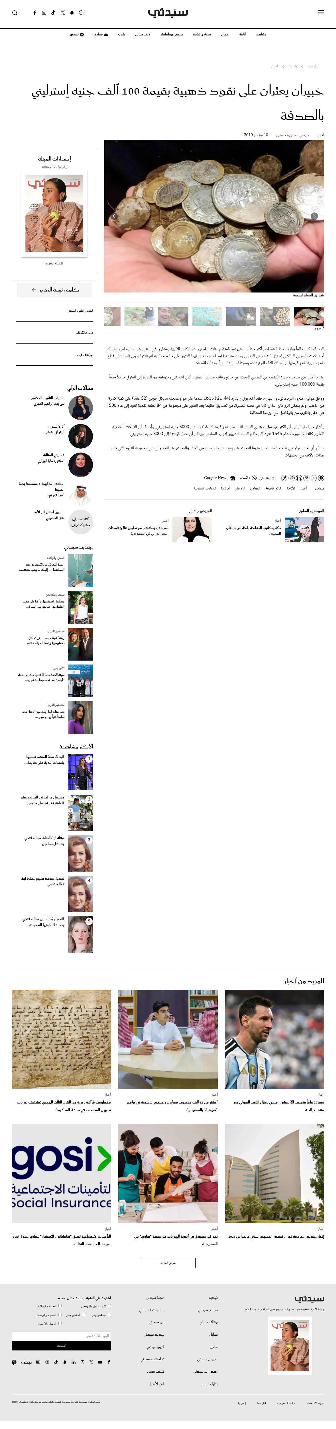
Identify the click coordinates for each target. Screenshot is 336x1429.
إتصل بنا (242, 1403)
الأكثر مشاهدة (76, 747)
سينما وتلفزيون (55, 595)
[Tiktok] (53, 13)
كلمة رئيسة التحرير (59, 290)
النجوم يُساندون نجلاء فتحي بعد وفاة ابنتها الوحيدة (43, 922)
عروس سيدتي (207, 1359)
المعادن (255, 488)
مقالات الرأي (80, 388)
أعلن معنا (261, 1403)
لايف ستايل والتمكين (93, 1306)
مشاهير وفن (99, 1315)
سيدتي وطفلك (171, 34)
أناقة (242, 34)
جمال (225, 34)
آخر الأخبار (156, 1384)
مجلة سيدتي (155, 1298)
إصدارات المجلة (54, 159)
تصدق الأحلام (84, 333)
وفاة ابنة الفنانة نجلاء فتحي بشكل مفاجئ (44, 841)
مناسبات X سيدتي (151, 1310)
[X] (62, 13)
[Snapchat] (71, 13)
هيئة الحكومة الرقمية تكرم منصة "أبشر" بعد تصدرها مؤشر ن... (41, 677)
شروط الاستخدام (315, 1403)
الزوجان (240, 488)
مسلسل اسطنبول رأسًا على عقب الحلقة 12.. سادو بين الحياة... (43, 604)
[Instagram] (44, 13)
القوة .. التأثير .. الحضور (80, 310)
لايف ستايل (143, 34)
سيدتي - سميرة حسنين (292, 135)
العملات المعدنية (204, 488)
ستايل (213, 1334)
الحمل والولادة (55, 558)
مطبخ (98, 34)
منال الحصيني (55, 518)
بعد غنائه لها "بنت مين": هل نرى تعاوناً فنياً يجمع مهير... (43, 714)
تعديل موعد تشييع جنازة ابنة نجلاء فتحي (42, 882)
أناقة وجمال (72, 1315)
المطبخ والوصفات (45, 1315)
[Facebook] (34, 13)
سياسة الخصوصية (286, 1403)
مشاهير (261, 34)
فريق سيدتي (155, 1347)
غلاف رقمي (155, 1371)
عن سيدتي (156, 1322)
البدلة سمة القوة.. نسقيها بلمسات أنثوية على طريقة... (44, 760)
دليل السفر (209, 1384)
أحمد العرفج (56, 495)
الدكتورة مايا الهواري (51, 461)
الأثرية (291, 488)
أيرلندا (225, 488)
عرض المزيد (168, 1263)
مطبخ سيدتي (208, 1310)
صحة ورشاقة (202, 34)
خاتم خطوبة (273, 488)
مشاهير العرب (55, 631)
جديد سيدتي (78, 547)
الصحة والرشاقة (47, 1306)
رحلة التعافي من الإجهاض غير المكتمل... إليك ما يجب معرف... (41, 567)
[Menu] (321, 12)
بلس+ (121, 34)
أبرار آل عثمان (55, 432)
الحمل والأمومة (47, 1324)
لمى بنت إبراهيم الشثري (49, 404)
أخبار (320, 135)
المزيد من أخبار (304, 981)
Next (114, 216)
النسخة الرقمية (54, 263)
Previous (314, 216)
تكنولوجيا (58, 668)
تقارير (214, 1347)
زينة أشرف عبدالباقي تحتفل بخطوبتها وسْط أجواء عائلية (45, 640)
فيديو (74, 34)
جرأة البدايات (85, 355)
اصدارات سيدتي (205, 1371)
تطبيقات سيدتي (152, 1359)
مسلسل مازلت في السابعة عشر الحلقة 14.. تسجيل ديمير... (42, 800)
